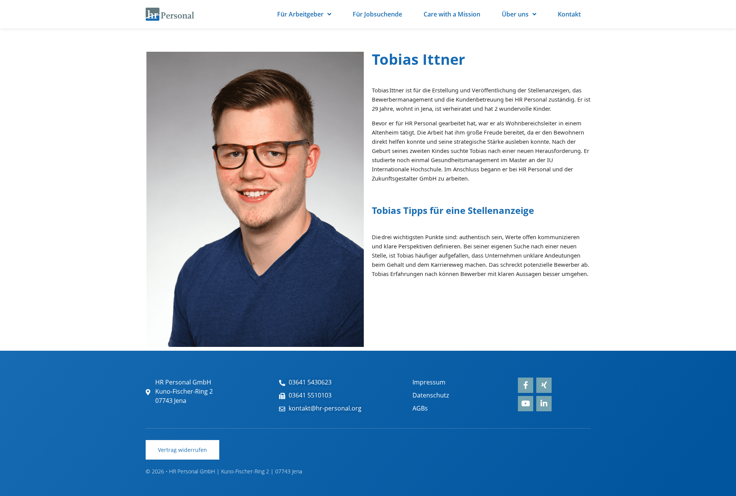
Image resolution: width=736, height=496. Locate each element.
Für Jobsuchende (377, 14)
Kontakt (569, 14)
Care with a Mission (452, 14)
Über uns (515, 14)
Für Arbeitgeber (300, 14)
